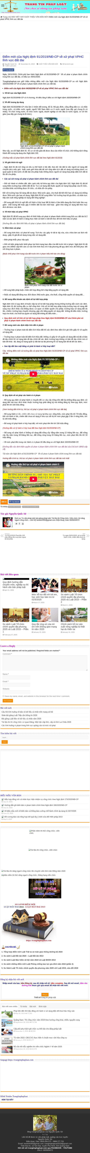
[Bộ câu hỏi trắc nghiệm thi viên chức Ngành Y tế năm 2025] (7, 1049)
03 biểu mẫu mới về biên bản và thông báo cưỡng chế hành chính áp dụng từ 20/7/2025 (40, 811)
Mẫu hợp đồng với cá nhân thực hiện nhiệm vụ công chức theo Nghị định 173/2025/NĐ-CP (41, 799)
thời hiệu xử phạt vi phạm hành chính (49, 216)
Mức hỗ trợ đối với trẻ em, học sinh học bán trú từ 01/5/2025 (45, 597)
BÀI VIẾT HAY (18, 17)
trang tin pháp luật (48, 997)
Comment (7, 654)
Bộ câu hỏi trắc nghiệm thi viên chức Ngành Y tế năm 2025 (38, 1047)
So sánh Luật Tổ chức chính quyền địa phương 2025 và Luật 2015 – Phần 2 (74, 598)
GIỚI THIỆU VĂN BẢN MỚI (36, 17)
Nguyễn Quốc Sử (11, 64)
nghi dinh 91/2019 (14, 506)
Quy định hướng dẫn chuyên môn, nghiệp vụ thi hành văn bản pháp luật (15, 584)
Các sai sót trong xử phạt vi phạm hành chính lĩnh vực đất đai (31, 179)
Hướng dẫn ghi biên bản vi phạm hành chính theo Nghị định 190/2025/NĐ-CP (35, 805)
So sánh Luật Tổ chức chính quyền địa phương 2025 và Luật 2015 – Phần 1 (15, 628)
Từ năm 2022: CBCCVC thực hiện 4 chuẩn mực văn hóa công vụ (40, 1038)
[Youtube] (47, 1134)
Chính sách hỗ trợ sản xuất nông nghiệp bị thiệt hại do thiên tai (73, 626)
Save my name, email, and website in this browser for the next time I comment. (37, 696)
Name (6, 674)
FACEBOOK (56, 1148)
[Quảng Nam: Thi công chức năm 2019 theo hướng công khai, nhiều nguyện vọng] (7, 1022)
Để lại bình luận (68, 64)
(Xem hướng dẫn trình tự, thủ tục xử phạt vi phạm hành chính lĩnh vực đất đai (34, 409)
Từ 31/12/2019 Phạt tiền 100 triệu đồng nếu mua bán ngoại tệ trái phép (15, 536)
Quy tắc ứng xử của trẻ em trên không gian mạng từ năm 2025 (44, 626)
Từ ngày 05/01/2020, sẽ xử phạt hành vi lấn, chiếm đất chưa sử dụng (74, 536)
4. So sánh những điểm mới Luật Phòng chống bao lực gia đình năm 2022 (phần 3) (37, 964)
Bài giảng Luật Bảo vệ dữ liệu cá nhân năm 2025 (21, 719)
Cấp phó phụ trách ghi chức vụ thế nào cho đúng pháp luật (37, 1029)
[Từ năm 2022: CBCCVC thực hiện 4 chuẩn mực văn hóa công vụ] (7, 1040)
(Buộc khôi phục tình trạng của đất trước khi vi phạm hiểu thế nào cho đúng (33, 254)
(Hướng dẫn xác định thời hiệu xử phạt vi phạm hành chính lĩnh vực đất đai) (34, 223)
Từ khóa (23, 1006)
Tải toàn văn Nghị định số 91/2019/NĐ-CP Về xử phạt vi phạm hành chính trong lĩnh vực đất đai (42, 454)
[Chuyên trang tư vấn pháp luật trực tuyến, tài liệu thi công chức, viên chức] (45, 6)
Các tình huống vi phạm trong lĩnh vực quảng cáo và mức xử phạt (29, 725)
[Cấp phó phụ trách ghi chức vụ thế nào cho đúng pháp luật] (7, 1031)
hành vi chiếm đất (18, 183)
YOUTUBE (67, 1148)
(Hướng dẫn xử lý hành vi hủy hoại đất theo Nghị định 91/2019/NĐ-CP (31, 428)
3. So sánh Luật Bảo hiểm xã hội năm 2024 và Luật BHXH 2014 (29, 960)
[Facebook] (45, 1134)
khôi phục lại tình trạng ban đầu (38, 244)
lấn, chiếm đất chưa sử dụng (30, 414)
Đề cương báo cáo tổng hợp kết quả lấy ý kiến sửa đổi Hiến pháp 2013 (33, 817)
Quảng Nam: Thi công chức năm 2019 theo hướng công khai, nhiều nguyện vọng (47, 1020)
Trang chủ (6, 17)
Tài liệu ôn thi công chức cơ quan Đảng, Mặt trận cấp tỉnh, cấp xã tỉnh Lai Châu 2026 (36, 722)
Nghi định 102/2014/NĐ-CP (69, 98)
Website (6, 689)
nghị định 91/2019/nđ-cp (30, 506)
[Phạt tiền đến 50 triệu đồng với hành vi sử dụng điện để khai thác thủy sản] (7, 1014)
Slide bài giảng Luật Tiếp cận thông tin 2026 (19, 715)
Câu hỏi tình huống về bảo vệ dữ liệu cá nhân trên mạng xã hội (27, 712)
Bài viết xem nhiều (9, 1006)
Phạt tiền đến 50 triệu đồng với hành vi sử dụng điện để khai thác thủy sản (44, 1011)
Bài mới (33, 1006)
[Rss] (43, 1134)
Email (6, 681)
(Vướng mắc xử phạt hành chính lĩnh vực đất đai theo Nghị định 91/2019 (32, 158)
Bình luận (42, 1006)
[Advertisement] (45, 37)
